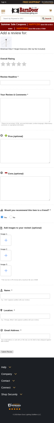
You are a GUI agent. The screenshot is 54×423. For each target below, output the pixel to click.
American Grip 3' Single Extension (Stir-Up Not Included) (22, 49)
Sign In (3, 2)
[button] (3, 63)
